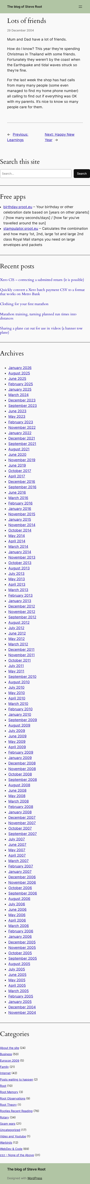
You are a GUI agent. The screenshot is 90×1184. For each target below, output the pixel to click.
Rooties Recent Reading (16, 1111)
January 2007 (20, 872)
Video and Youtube (13, 1136)
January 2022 (19, 433)
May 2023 (16, 416)
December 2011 (21, 649)
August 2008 (19, 785)
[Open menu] (80, 6)
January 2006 (20, 936)
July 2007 (16, 839)
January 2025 (19, 389)
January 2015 (19, 519)
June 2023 (17, 411)
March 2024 (18, 395)
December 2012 (21, 606)
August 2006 (19, 899)
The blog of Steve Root (24, 7)
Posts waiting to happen (16, 1079)
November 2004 (22, 1012)
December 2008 (22, 763)
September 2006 (22, 893)
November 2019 (21, 460)
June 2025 (17, 378)
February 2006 (20, 931)
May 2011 (16, 671)
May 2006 (17, 915)
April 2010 (16, 698)
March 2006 (18, 926)
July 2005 (16, 969)
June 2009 (17, 736)
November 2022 (22, 427)
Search (82, 173)
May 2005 (16, 980)
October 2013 (19, 563)
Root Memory (9, 1092)
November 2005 (22, 947)
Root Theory (8, 1104)
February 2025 (20, 384)
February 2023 (20, 422)
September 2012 (22, 617)
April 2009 (17, 747)
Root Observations (12, 1098)
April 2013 (16, 584)
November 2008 (22, 769)
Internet (5, 1073)
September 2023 (22, 406)
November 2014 (21, 525)
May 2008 (16, 796)
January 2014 (19, 552)
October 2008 (20, 774)
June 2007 (17, 844)
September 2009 (22, 720)
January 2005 (20, 1002)
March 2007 (18, 861)
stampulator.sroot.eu (20, 228)
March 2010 (18, 704)
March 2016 (18, 498)
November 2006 (22, 882)
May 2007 (16, 850)
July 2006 (16, 904)
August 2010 (19, 682)
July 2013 (16, 574)
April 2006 (17, 920)
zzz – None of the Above (17, 1155)
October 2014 (19, 530)
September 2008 (22, 780)
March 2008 (18, 801)
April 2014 (16, 541)
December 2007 (22, 817)
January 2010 (19, 714)
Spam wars (7, 1123)
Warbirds (6, 1142)
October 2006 (20, 888)
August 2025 (19, 373)
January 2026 (20, 368)
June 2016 (17, 492)
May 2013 (16, 579)
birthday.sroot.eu (17, 207)
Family (4, 1066)
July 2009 (16, 731)
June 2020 (17, 454)
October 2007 (20, 828)
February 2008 (20, 807)
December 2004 (22, 1007)
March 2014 (18, 546)
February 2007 (20, 866)
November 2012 (21, 612)
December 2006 (22, 877)
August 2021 (19, 449)
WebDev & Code (11, 1148)
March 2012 (18, 644)
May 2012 (16, 639)
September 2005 (22, 958)
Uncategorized (10, 1130)
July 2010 (16, 687)
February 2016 (20, 503)
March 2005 (18, 991)
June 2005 (17, 975)
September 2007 (22, 834)
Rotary (4, 1117)
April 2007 (17, 855)
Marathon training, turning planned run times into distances (38, 316)
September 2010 (22, 677)
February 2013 (20, 595)
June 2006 (17, 909)
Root (3, 1085)
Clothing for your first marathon (24, 304)
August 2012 (19, 622)
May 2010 (16, 693)
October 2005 (20, 953)
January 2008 (20, 812)
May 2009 (17, 741)
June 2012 (17, 633)
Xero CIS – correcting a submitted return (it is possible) (42, 280)
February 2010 (20, 709)
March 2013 (18, 590)
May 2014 (16, 536)
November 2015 (21, 514)
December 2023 (22, 400)
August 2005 (19, 964)
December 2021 (21, 438)
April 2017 (16, 476)
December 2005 (22, 942)
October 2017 (19, 471)
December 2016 (21, 482)
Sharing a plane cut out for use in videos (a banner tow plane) (41, 330)
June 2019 (17, 465)
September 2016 (22, 487)
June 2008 (17, 790)
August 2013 (19, 568)
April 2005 (17, 985)
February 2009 (20, 752)
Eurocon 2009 (9, 1060)
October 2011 (19, 660)
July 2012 (16, 628)
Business (6, 1054)
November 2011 (21, 655)
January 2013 (19, 601)
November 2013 (21, 557)
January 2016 (19, 509)
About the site (9, 1048)
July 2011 (16, 666)
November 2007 (22, 823)
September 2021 (22, 444)
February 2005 (20, 996)
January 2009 (20, 758)
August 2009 (19, 725)
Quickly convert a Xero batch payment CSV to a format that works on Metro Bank (42, 292)
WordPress (34, 1178)
